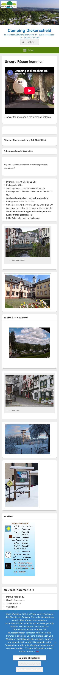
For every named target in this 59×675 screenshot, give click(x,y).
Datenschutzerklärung (29, 669)
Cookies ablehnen (29, 663)
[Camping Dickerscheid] (29, 24)
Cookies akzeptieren (29, 657)
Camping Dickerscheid (29, 30)
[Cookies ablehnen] (55, 642)
